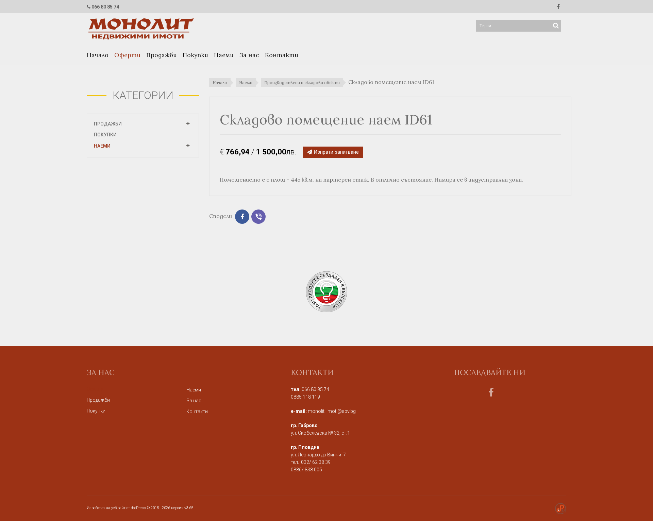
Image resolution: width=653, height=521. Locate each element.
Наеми (224, 55)
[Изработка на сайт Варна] (560, 508)
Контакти (281, 55)
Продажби (161, 55)
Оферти (127, 55)
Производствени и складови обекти (302, 82)
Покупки (195, 55)
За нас (249, 55)
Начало (97, 55)
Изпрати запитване (335, 152)
